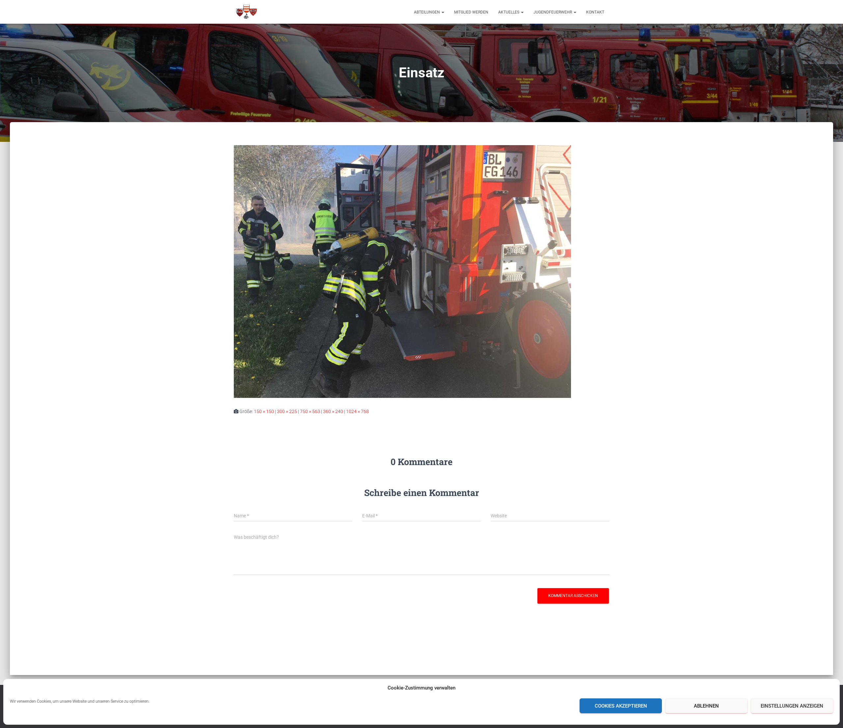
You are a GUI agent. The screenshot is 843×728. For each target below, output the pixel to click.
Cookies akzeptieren (621, 706)
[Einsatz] (402, 271)
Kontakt (595, 12)
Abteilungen (427, 12)
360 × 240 (333, 411)
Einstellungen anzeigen (792, 706)
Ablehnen (706, 706)
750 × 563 (310, 411)
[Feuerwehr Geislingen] (246, 12)
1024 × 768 (357, 411)
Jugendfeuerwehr (553, 12)
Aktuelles (509, 12)
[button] (442, 12)
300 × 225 (287, 411)
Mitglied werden (471, 12)
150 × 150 (264, 411)
